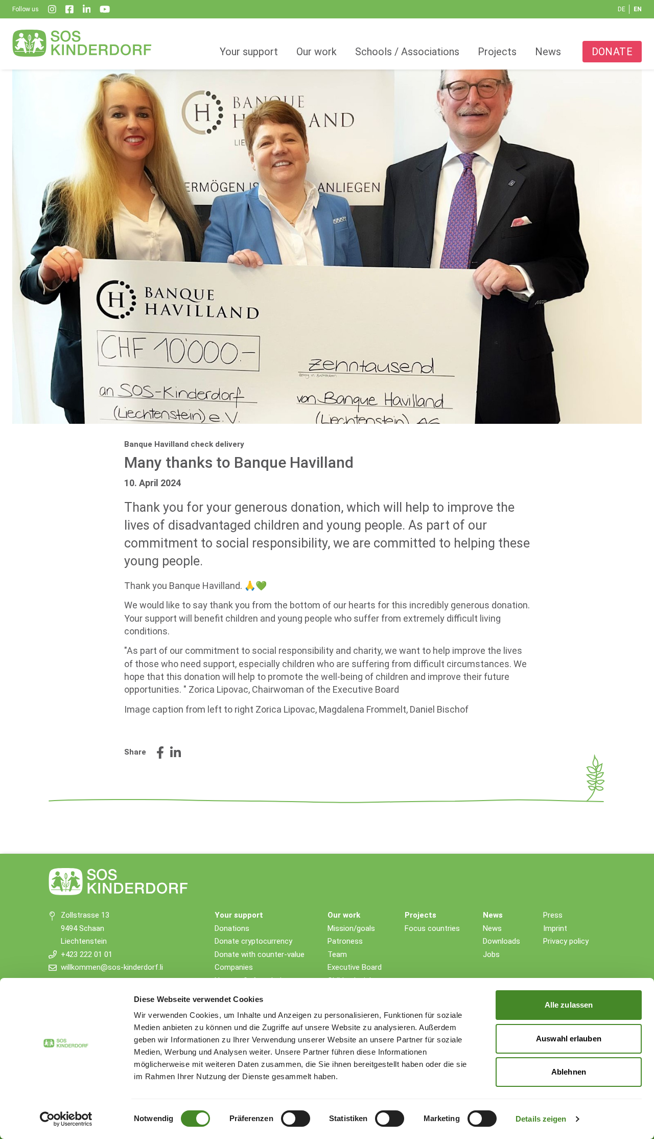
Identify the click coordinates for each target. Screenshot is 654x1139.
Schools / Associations (407, 51)
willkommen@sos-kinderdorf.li (112, 967)
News (548, 51)
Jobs (491, 954)
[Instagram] (52, 9)
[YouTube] (104, 9)
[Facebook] (69, 9)
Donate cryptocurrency (253, 941)
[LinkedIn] (87, 9)
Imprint (555, 928)
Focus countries (432, 928)
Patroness (345, 941)
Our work (316, 51)
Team (337, 954)
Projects (497, 51)
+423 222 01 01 (86, 954)
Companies (234, 967)
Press (553, 915)
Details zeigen (541, 1118)
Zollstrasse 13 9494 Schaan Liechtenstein (85, 928)
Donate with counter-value (260, 954)
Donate (612, 51)
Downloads (501, 941)
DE (621, 9)
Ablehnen (568, 1071)
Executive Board (355, 967)
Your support (249, 51)
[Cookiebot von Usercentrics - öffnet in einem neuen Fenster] (66, 1119)
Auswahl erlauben (568, 1038)
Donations (232, 928)
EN (638, 9)
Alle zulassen (569, 1004)
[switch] (295, 1118)
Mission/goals (351, 928)
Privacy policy (566, 941)
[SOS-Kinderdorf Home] (82, 43)
